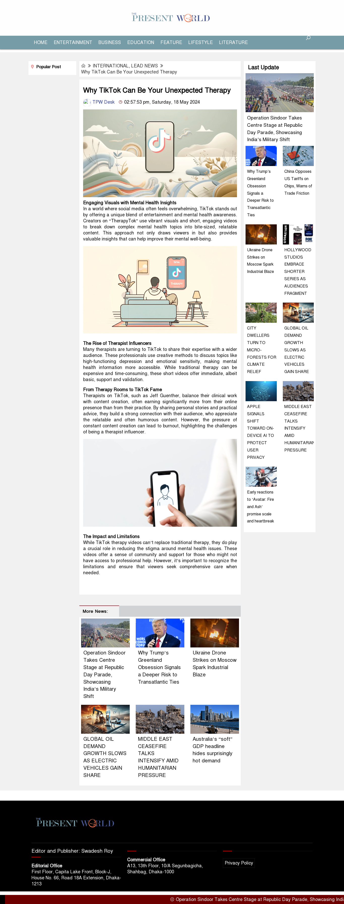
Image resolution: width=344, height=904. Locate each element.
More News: (95, 611)
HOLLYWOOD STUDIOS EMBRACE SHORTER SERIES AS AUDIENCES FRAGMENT (297, 272)
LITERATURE (233, 42)
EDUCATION (140, 42)
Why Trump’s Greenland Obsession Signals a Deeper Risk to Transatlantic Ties (159, 667)
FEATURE (171, 42)
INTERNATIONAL (111, 66)
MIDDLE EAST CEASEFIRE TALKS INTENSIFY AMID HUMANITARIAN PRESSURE (299, 428)
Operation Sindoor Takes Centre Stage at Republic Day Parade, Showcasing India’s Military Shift (104, 675)
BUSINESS (109, 42)
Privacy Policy (239, 863)
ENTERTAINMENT (73, 42)
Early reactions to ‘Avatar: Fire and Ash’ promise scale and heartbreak (260, 507)
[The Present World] (172, 17)
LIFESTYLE (200, 42)
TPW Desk (103, 102)
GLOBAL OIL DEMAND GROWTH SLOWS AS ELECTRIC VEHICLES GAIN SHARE (296, 350)
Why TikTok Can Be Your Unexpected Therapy (129, 72)
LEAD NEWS (144, 66)
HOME (40, 42)
